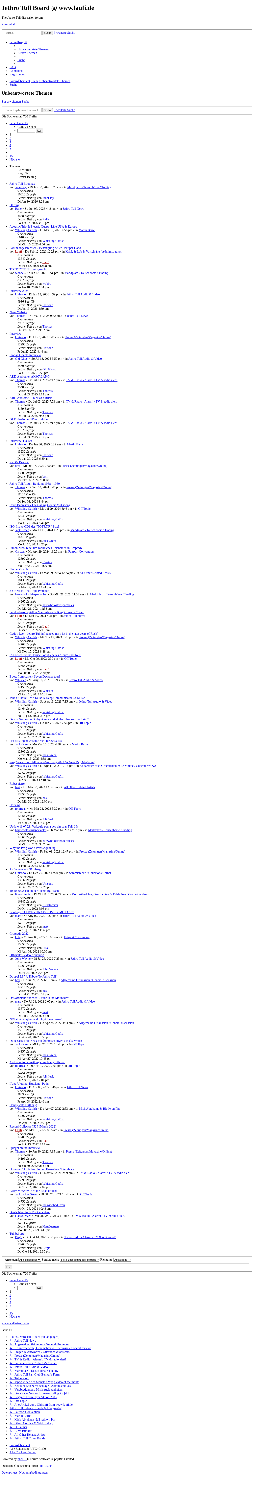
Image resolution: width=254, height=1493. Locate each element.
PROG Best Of (19, 462)
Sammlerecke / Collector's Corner (90, 873)
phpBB (22, 1459)
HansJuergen (23, 1215)
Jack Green (22, 530)
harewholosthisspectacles (30, 594)
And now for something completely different (37, 1062)
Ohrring (14, 205)
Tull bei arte (17, 1233)
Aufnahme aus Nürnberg (25, 869)
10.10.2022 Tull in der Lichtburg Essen (34, 890)
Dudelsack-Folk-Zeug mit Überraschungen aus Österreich (46, 1040)
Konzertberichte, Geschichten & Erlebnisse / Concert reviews (118, 765)
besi (17, 465)
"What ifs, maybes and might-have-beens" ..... (38, 1019)
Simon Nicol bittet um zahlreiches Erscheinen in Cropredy (46, 548)
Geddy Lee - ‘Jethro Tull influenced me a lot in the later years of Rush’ (54, 633)
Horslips (15, 805)
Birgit (18, 1237)
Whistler (20, 680)
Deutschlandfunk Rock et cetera (30, 1212)
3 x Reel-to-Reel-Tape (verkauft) (30, 590)
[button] (19, 123)
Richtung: (106, 1259)
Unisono (20, 294)
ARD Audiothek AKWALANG (30, 376)
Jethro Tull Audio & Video (83, 294)
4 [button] (10, 145)
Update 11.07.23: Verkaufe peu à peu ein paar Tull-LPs (44, 826)
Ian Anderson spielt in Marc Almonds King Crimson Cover (47, 612)
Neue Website (18, 312)
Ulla (17, 937)
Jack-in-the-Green (26, 1194)
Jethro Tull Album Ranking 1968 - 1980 (35, 483)
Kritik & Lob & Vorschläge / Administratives (93, 251)
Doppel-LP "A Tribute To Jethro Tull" (33, 976)
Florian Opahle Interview (25, 355)
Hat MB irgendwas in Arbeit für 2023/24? (36, 740)
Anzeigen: (11, 1259)
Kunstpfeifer (23, 894)
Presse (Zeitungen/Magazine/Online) (88, 337)
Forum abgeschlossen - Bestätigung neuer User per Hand (45, 248)
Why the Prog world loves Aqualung (33, 848)
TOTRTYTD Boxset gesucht (28, 269)
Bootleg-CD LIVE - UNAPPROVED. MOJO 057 (42, 912)
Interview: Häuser (21, 440)
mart (18, 915)
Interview (15, 333)
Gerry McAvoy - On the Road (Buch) (33, 1190)
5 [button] (10, 148)
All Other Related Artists (95, 573)
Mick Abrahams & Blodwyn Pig (99, 1108)
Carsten (20, 551)
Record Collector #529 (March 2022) (33, 1126)
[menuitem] (33, 49)
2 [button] (10, 138)
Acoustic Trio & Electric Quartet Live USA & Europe (43, 226)
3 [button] (10, 141)
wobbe (19, 273)
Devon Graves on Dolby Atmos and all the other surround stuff (49, 719)
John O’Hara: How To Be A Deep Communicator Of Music (47, 698)
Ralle (18, 208)
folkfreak (20, 808)
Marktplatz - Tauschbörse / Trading (89, 187)
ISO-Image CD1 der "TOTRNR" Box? (34, 526)
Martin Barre (87, 230)
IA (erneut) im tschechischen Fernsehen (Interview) (42, 1169)
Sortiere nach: (51, 1259)
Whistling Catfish (26, 230)
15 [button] (11, 156)
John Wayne (23, 958)
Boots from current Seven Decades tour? (35, 676)
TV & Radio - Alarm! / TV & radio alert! (91, 380)
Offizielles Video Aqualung (27, 955)
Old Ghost (21, 358)
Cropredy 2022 (19, 933)
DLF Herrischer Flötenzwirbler (29, 419)
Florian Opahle (19, 569)
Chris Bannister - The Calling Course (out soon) (40, 505)
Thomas (20, 315)
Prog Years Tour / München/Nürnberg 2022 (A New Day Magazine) (52, 762)
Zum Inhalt (8, 24)
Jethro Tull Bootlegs (22, 183)
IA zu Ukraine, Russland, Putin (29, 1083)
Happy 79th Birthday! (23, 1105)
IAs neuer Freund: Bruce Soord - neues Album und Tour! (45, 655)
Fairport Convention (81, 551)
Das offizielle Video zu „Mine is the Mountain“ (39, 998)
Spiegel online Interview (25, 1148)
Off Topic (84, 508)
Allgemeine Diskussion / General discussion (88, 980)
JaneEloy (21, 187)
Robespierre (17, 783)
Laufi (18, 251)
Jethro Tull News (73, 208)
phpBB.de (45, 1465)
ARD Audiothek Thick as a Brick (31, 398)
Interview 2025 (19, 290)
